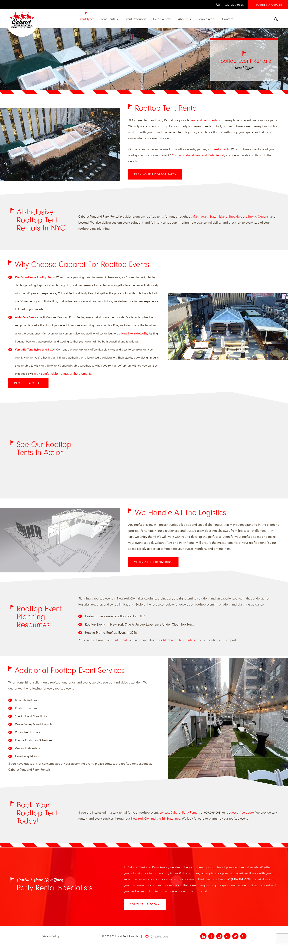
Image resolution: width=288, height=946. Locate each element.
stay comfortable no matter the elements (62, 374)
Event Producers (135, 19)
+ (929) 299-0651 (232, 4)
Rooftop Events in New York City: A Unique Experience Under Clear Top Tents (139, 624)
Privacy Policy (50, 936)
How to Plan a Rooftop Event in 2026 (111, 633)
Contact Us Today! (145, 904)
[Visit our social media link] (203, 936)
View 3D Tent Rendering (153, 562)
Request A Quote (28, 383)
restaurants (222, 149)
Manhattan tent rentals (179, 640)
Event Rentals (162, 19)
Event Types (86, 19)
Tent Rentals (109, 19)
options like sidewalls (132, 333)
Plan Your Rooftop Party (155, 174)
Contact (227, 19)
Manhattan (200, 216)
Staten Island (218, 216)
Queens (263, 216)
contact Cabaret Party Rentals (180, 812)
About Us (184, 19)
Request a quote (268, 5)
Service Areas (207, 19)
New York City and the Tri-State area (155, 818)
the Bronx (249, 216)
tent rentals (120, 640)
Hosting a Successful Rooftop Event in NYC (115, 616)
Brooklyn (235, 216)
